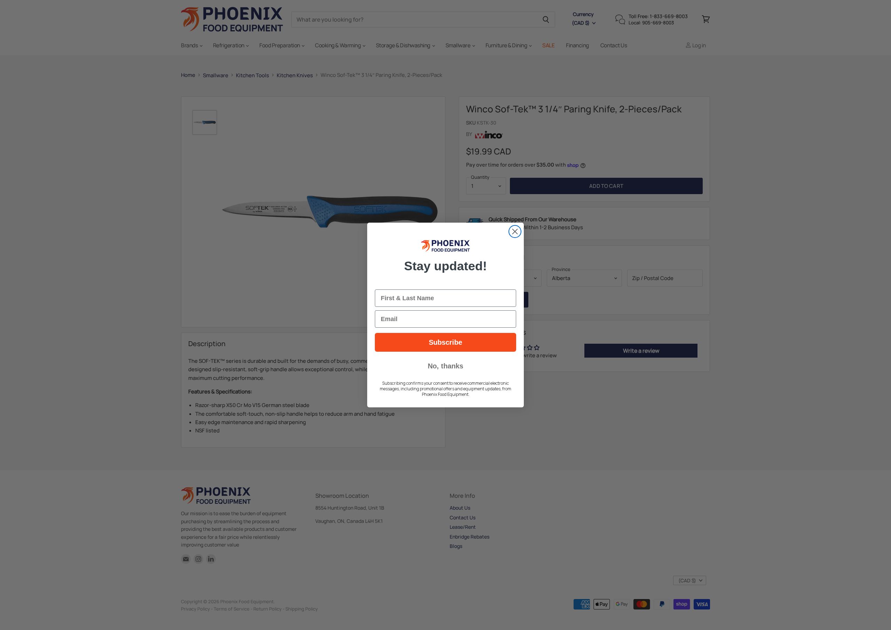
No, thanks (445, 366)
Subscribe (445, 342)
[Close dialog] (515, 231)
